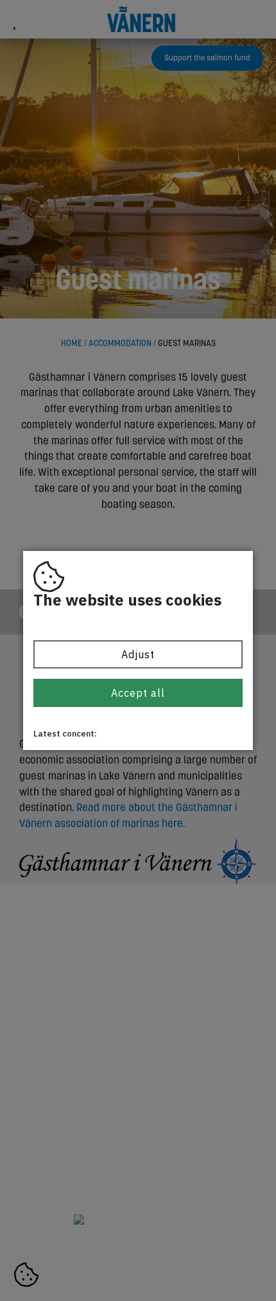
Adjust (138, 654)
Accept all (138, 692)
